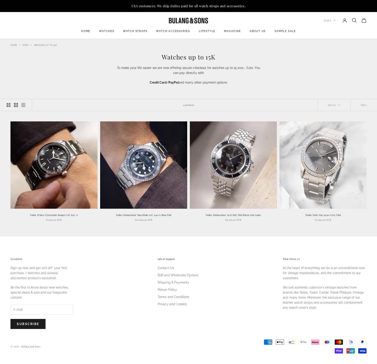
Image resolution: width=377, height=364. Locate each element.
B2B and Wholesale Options (178, 275)
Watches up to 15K (45, 45)
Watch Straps (135, 31)
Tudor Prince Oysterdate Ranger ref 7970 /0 (54, 215)
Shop (25, 45)
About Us (258, 31)
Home (85, 31)
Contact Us (166, 268)
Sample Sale (285, 31)
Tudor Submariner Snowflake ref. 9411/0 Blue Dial (143, 215)
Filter (364, 105)
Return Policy (167, 289)
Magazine (232, 31)
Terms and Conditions (173, 297)
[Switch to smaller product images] (16, 105)
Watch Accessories (173, 31)
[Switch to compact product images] (23, 105)
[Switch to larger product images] (8, 105)
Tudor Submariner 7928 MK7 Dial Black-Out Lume (233, 215)
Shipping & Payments (173, 282)
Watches (106, 31)
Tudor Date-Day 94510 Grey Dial (323, 215)
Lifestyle (207, 31)
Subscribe (28, 324)
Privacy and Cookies (172, 304)
